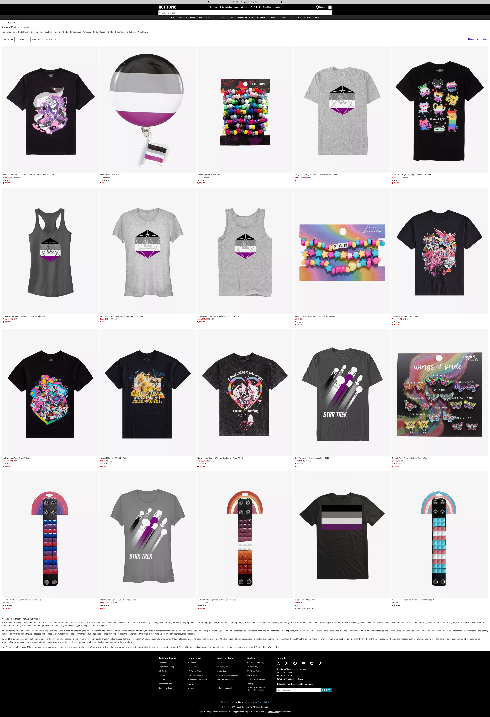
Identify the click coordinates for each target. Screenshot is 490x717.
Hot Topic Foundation (226, 679)
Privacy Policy (252, 667)
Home (273, 17)
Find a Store (222, 671)
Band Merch (285, 17)
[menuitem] (330, 7)
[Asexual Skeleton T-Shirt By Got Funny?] (148, 392)
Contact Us (162, 663)
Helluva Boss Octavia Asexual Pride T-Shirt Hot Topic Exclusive (28, 175)
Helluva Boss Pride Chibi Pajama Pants (316, 631)
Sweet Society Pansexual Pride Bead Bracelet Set (315, 316)
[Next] (281, 2)
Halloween (190, 17)
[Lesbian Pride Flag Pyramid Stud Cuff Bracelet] (245, 534)
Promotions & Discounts (197, 679)
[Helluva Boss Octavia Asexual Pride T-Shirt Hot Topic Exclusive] (50, 109)
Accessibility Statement (256, 679)
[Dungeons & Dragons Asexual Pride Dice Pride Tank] (50, 251)
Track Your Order (165, 684)
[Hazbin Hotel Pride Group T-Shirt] (439, 251)
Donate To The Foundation (227, 675)
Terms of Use (252, 675)
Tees (232, 17)
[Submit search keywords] (160, 12)
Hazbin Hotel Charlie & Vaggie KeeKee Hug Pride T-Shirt (220, 458)
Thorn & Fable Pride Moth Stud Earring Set (409, 458)
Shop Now (252, 2)
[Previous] (208, 2)
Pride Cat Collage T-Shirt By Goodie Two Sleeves (411, 175)
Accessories (262, 17)
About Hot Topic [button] (225, 658)
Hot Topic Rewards (195, 675)
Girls (208, 17)
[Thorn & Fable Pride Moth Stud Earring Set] (439, 392)
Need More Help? (165, 688)
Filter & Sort (51, 39)
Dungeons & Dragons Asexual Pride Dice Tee (435, 631)
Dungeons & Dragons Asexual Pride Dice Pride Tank (24, 316)
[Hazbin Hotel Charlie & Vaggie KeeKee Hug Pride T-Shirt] (245, 392)
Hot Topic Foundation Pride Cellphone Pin (71, 639)
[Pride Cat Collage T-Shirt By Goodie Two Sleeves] (439, 109)
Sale (317, 17)
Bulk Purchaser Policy (255, 663)
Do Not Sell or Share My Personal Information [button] (256, 689)
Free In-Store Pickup (166, 667)
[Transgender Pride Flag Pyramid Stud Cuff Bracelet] (439, 534)
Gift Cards (162, 671)
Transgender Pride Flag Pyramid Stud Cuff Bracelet (413, 600)
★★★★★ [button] (7, 180)
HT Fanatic (192, 667)
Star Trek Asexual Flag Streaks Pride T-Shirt (312, 458)
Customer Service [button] (167, 658)
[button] (320, 7)
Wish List (191, 688)
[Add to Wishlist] (96, 48)
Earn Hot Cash (193, 663)
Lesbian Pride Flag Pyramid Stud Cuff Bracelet (216, 600)
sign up (326, 690)
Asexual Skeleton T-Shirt (399, 631)
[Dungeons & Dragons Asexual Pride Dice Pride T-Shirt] (342, 109)
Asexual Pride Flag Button (111, 175)
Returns (161, 675)
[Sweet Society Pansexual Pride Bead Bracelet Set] (342, 251)
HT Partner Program (196, 671)
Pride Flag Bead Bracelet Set (209, 175)
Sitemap (250, 684)
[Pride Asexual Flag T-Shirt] (342, 534)
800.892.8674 (273, 712)
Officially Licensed (224, 688)
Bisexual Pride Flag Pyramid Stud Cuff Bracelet (22, 600)
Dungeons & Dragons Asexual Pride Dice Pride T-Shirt (316, 175)
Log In (277, 7)
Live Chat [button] (302, 669)
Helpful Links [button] (194, 658)
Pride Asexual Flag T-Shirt (305, 600)
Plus (216, 17)
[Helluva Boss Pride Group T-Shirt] (50, 392)
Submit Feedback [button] (295, 679)
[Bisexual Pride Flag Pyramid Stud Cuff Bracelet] (50, 534)
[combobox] (245, 12)
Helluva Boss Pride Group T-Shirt (16, 458)
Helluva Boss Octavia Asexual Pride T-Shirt (44, 631)
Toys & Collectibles (302, 17)
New (200, 17)
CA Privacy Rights (254, 671)
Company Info (223, 667)
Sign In (190, 684)
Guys (224, 17)
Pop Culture (176, 17)
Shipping (161, 679)
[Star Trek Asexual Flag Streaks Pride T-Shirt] (342, 392)
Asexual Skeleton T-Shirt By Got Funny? (116, 458)
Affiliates (220, 663)
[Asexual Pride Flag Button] (148, 109)
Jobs (219, 684)
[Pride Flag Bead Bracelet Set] (245, 109)
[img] (278, 663)
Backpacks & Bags (245, 17)
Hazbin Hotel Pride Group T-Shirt (405, 316)
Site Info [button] (251, 658)
